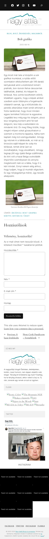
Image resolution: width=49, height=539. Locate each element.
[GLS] (33, 398)
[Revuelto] (39, 404)
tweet (42, 536)
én (41, 534)
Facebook (9, 526)
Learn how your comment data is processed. (24, 328)
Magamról (37, 33)
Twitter (20, 526)
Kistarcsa (17, 216)
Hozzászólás (11, 250)
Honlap (7, 303)
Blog (9, 33)
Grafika (33, 213)
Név (7, 279)
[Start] (35, 401)
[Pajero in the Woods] (21, 401)
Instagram (31, 526)
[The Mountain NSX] (32, 394)
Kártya (7, 216)
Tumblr (41, 526)
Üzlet (26, 216)
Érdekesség (25, 33)
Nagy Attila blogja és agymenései (25, 531)
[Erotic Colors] (14, 394)
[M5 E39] (29, 404)
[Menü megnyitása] (5, 5)
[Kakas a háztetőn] (21, 398)
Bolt (15, 33)
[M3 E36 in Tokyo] (14, 404)
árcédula (16, 213)
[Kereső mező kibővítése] (41, 5)
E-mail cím (10, 291)
